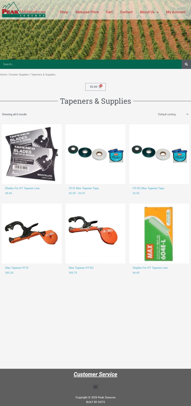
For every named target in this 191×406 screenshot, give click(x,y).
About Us (147, 12)
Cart (109, 12)
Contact (126, 12)
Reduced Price (87, 12)
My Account (175, 12)
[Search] (186, 64)
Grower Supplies (19, 74)
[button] (96, 387)
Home (3, 74)
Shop (64, 12)
